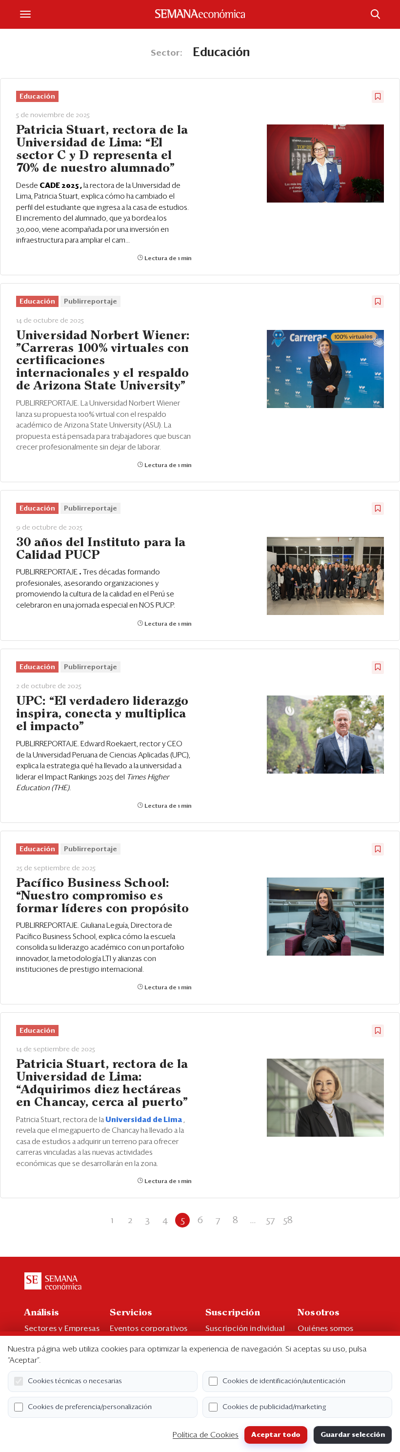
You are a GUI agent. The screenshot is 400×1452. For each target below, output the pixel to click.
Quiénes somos (325, 1328)
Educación (37, 96)
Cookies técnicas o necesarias (75, 1381)
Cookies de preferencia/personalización (90, 1407)
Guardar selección (352, 1435)
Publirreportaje (90, 301)
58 (288, 1220)
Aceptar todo (275, 1435)
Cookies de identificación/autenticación (283, 1381)
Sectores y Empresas (62, 1328)
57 (270, 1220)
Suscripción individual (245, 1328)
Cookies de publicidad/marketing (274, 1407)
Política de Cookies (206, 1435)
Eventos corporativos (148, 1328)
